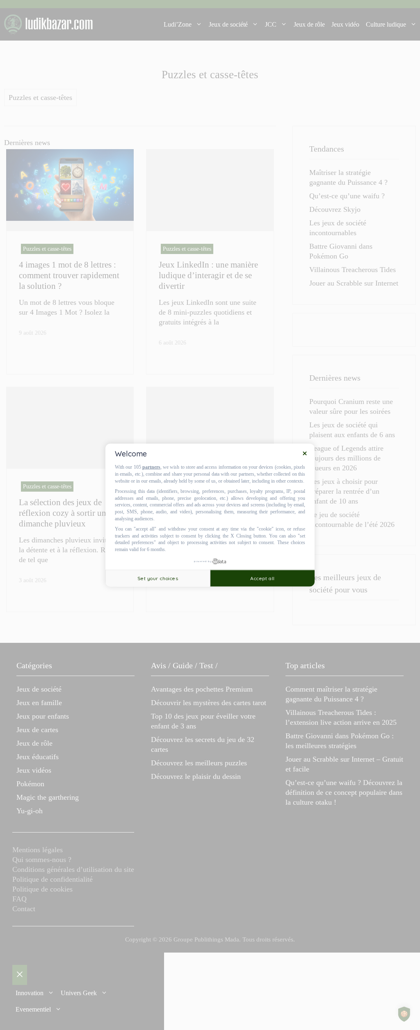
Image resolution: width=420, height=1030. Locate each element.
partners (151, 467)
